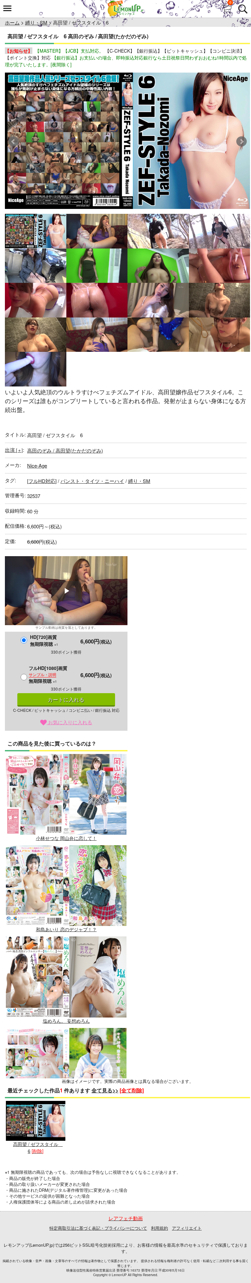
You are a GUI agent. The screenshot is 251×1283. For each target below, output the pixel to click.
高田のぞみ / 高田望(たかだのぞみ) (65, 450)
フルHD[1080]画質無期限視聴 (48, 674)
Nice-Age (37, 465)
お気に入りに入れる (69, 722)
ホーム (12, 22)
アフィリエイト (187, 1228)
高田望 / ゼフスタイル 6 (38, 1147)
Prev (13, 141)
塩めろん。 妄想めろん (66, 1021)
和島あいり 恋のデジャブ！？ (66, 929)
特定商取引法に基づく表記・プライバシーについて (98, 1228)
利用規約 (159, 1228)
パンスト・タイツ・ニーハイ (92, 480)
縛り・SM (36, 22)
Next (241, 141)
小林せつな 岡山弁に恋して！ (66, 838)
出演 (14, 449)
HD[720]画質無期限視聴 (44, 640)
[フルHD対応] (42, 480)
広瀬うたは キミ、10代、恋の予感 (66, 1112)
